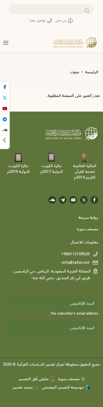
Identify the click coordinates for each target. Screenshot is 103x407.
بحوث (74, 72)
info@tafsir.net (76, 263)
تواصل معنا (38, 20)
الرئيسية (91, 72)
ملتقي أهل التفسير (34, 379)
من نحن (61, 20)
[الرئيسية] (75, 43)
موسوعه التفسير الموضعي (63, 387)
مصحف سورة (87, 229)
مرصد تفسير (23, 387)
